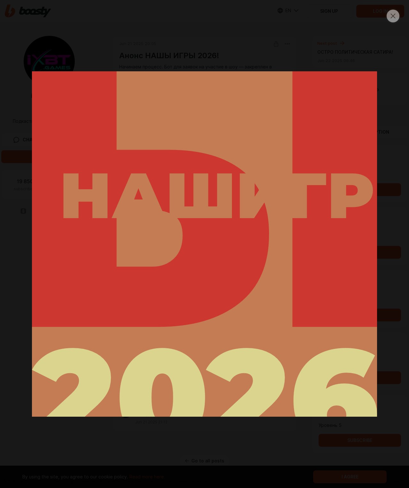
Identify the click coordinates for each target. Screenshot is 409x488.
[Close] (393, 16)
